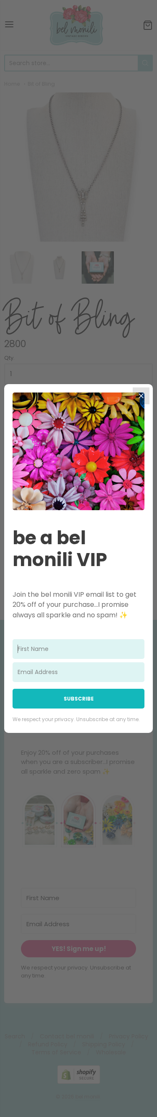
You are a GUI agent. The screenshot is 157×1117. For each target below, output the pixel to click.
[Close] (141, 395)
